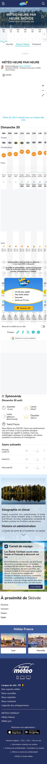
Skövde (37, 8)
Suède (7, 8)
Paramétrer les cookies (35, 748)
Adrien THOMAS (25, 66)
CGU (22, 740)
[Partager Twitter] (28, 332)
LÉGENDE (8, 75)
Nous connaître (8, 693)
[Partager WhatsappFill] (38, 332)
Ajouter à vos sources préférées (25, 338)
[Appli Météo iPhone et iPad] (15, 732)
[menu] (4, 4)
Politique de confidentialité (15, 748)
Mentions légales (12, 740)
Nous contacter (8, 701)
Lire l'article (35, 586)
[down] (23, 535)
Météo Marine (8, 717)
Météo (2, 8)
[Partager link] (17, 332)
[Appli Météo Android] (32, 732)
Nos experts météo (10, 689)
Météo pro (6, 721)
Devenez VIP (25, 308)
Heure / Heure (22, 44)
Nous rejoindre (8, 697)
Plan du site (36, 740)
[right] (45, 34)
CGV (28, 740)
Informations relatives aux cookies (24, 744)
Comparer (36, 44)
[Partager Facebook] (22, 332)
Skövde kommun (29, 8)
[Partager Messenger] (33, 332)
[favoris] (42, 16)
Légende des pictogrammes (15, 705)
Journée (9, 44)
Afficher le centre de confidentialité (25, 752)
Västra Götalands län (17, 8)
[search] (43, 4)
